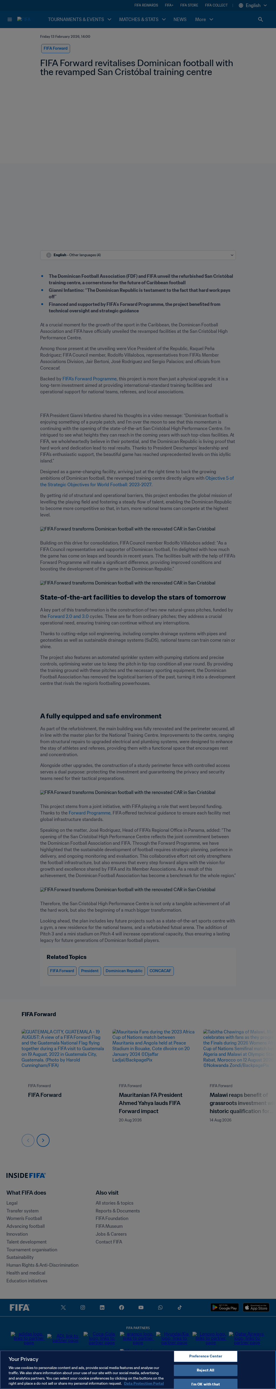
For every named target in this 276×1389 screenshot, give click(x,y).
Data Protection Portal (144, 1383)
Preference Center (205, 1356)
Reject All (205, 1370)
